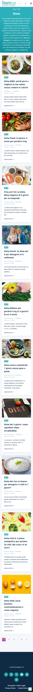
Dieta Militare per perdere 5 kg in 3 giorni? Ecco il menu (16, 311)
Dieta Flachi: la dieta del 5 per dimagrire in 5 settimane (16, 254)
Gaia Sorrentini (9, 145)
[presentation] (16, 64)
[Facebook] (6, 674)
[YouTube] (22, 674)
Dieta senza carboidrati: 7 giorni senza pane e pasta (16, 368)
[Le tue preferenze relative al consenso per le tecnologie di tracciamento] (30, 689)
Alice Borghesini (9, 434)
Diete (6, 77)
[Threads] (16, 680)
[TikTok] (27, 674)
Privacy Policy (10, 688)
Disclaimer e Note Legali (16, 685)
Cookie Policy (23, 688)
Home (14, 9)
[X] (16, 674)
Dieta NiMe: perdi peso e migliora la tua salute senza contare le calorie (16, 84)
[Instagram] (11, 674)
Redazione (8, 91)
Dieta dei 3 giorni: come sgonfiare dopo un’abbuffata (16, 427)
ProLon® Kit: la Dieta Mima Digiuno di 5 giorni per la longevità (16, 195)
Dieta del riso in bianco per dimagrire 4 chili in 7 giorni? (16, 484)
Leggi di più (9, 105)
